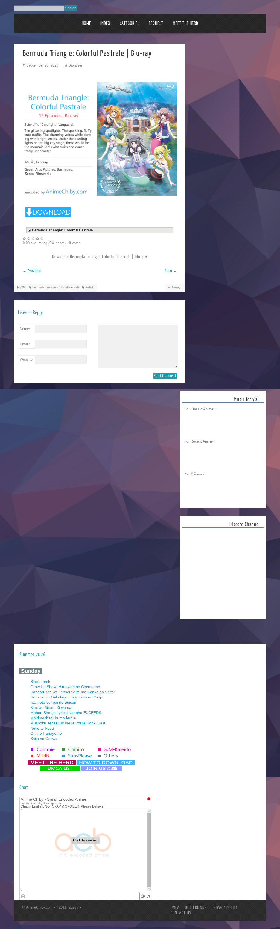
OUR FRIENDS (195, 907)
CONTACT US (181, 912)
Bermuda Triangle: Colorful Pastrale (55, 287)
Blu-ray (175, 287)
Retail (89, 287)
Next (171, 271)
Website (26, 359)
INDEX (105, 23)
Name (25, 329)
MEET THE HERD (185, 23)
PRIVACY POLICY (225, 907)
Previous (32, 271)
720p (23, 287)
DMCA (175, 907)
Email (25, 344)
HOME (86, 23)
